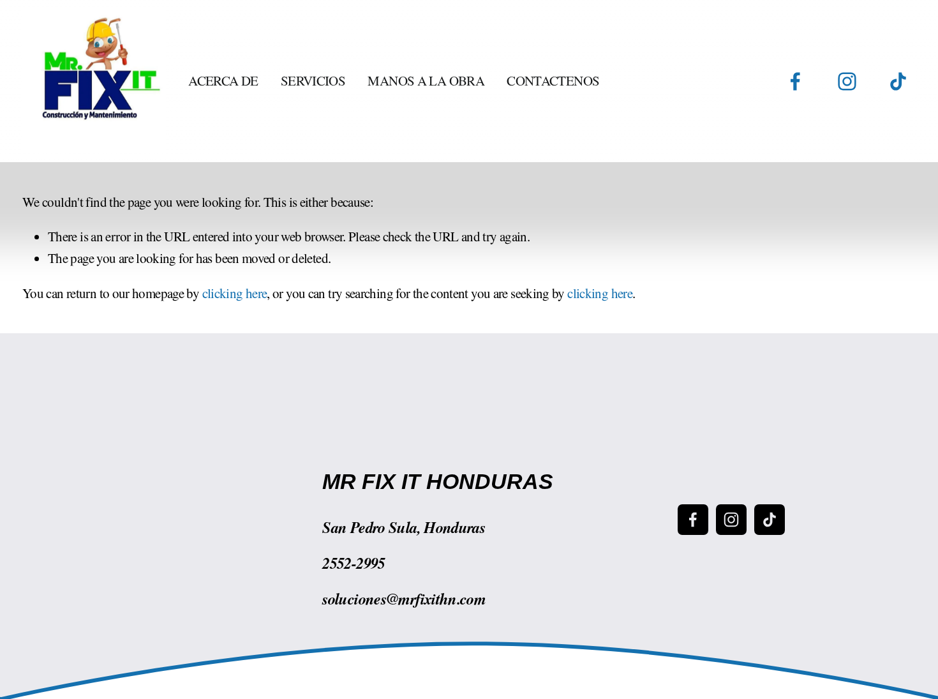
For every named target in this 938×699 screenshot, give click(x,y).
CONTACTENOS (553, 80)
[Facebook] (795, 81)
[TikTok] (898, 81)
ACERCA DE (223, 80)
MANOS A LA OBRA (426, 80)
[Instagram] (847, 81)
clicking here (234, 293)
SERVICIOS (313, 80)
